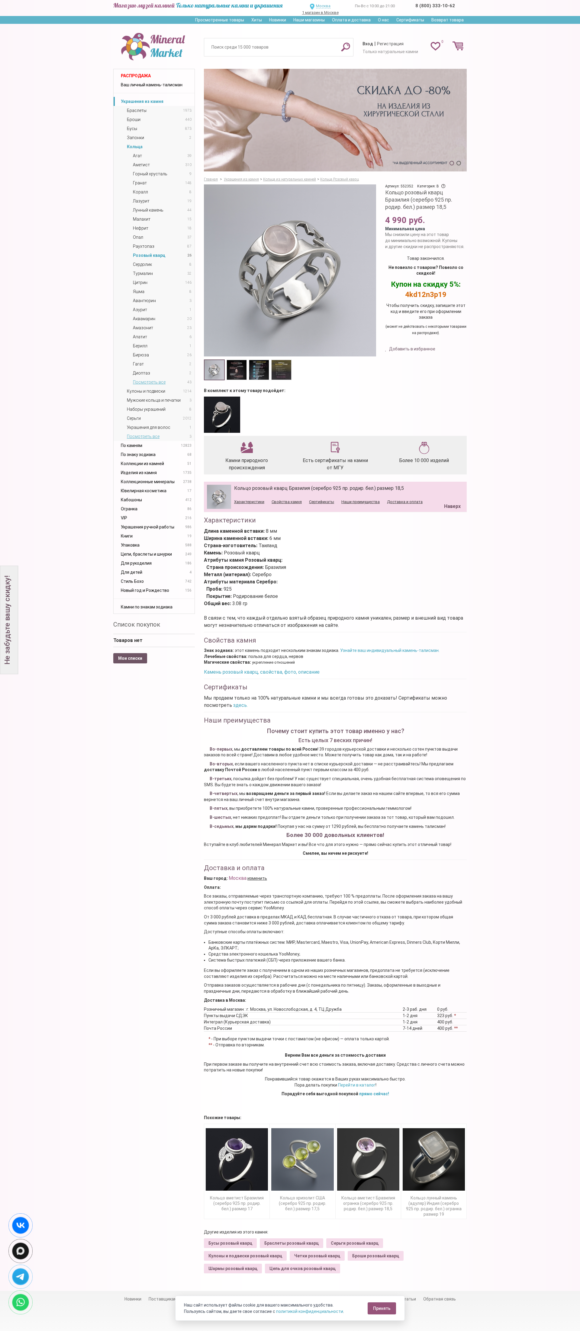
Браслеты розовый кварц (291, 1243)
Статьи (408, 1299)
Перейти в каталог (356, 1085)
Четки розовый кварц (317, 1255)
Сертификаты (410, 20)
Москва (323, 6)
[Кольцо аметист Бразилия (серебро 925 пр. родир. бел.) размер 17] (237, 1159)
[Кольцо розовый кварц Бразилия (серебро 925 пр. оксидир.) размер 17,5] (222, 415)
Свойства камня (287, 502)
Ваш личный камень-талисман (151, 84)
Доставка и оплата (405, 502)
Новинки (277, 20)
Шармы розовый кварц (232, 1268)
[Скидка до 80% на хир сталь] (335, 120)
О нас (383, 20)
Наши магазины (309, 20)
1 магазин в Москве (320, 12)
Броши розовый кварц (375, 1255)
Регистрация (390, 43)
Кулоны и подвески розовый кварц (245, 1255)
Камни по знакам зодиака (146, 607)
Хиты (256, 20)
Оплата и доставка (351, 20)
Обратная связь (439, 1299)
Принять (382, 1308)
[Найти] (345, 46)
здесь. (240, 705)
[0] (435, 46)
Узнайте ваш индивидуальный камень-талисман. (390, 650)
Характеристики (249, 502)
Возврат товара (447, 20)
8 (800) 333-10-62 (435, 5)
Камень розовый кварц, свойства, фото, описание (262, 672)
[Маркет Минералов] (154, 45)
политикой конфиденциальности (309, 1311)
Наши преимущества (360, 502)
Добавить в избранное (411, 348)
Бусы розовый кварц (230, 1243)
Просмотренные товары (219, 20)
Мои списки (130, 658)
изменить (257, 878)
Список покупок (136, 624)
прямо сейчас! (374, 1093)
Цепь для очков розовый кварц (302, 1268)
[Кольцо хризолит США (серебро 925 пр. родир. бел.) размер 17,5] (302, 1159)
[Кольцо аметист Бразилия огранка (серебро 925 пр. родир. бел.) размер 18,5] (368, 1159)
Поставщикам (163, 1299)
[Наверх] (451, 491)
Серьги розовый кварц (355, 1243)
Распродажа (136, 75)
